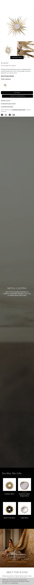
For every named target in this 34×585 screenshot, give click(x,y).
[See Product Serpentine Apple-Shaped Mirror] (24, 484)
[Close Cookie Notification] (32, 580)
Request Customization (17, 96)
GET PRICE (17, 92)
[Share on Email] (14, 115)
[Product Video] (17, 548)
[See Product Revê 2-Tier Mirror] (9, 508)
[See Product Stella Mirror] (24, 508)
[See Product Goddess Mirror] (9, 484)
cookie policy (14, 583)
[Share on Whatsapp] (6, 115)
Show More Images (17, 57)
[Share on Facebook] (2, 115)
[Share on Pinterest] (10, 115)
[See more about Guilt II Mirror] (5, 84)
